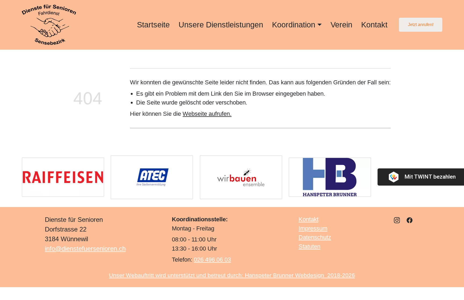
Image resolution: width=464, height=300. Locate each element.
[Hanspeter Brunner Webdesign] (330, 177)
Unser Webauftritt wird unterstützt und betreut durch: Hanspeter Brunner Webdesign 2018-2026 (232, 275)
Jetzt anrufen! (420, 24)
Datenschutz (315, 237)
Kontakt (374, 24)
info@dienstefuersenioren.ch (85, 248)
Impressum (313, 228)
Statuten (309, 246)
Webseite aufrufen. (207, 113)
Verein (341, 24)
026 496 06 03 (212, 259)
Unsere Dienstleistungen (221, 24)
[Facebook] (409, 219)
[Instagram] (397, 219)
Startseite (153, 24)
